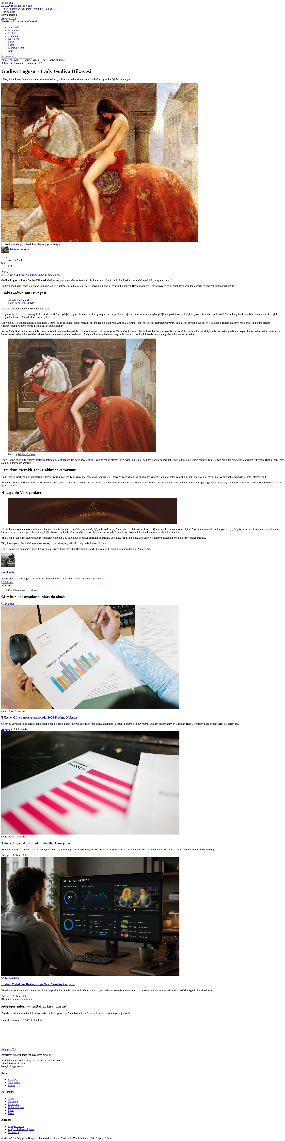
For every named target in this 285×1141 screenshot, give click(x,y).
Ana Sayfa (13, 27)
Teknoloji (13, 36)
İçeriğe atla (7, 2)
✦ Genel (5, 63)
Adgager (8, 18)
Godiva (11, 578)
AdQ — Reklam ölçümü (21, 1129)
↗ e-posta (48, 8)
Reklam (12, 33)
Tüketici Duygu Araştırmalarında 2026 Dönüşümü (35, 843)
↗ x (3, 8)
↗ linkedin (11, 8)
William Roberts (26, 454)
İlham (11, 44)
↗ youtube (37, 8)
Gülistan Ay (7, 572)
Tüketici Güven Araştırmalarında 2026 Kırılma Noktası (39, 717)
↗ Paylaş (7, 582)
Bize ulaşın (13, 1132)
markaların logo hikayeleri (88, 578)
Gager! (11, 50)
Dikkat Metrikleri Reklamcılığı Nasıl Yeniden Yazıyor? (38, 984)
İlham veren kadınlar (49, 578)
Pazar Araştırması (17, 711)
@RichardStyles (26, 303)
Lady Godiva (67, 578)
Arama (11, 1085)
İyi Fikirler (13, 39)
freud (4, 578)
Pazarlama (13, 30)
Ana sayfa (6, 59)
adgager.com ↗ (16, 1126)
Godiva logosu (23, 578)
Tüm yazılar (14, 1082)
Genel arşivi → (9, 603)
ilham (35, 578)
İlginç (11, 41)
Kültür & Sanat (16, 47)
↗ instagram (24, 8)
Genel (17, 59)
